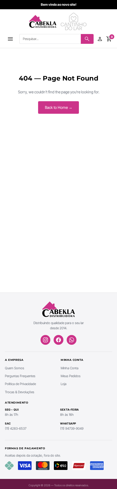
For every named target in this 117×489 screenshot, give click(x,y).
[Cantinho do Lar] (74, 21)
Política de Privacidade (20, 384)
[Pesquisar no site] (87, 39)
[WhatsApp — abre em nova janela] (71, 340)
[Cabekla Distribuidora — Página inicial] (42, 21)
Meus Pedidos (71, 376)
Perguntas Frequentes (20, 376)
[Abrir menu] (10, 38)
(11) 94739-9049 (72, 428)
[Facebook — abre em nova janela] (58, 340)
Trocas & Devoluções (19, 392)
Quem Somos (14, 368)
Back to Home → (58, 107)
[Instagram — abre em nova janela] (45, 340)
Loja (63, 384)
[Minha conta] (100, 39)
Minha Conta (69, 368)
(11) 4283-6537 (15, 428)
